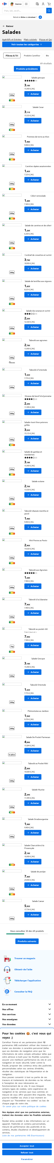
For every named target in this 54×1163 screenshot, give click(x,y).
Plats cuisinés (30, 39)
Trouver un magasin (24, 958)
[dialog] (27, 1095)
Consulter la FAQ (23, 991)
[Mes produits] (37, 4)
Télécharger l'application (27, 980)
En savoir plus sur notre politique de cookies (24, 1106)
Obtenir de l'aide (23, 969)
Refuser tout (27, 1152)
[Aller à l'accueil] (4, 4)
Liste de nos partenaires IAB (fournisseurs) (23, 1135)
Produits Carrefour (32, 55)
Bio (47, 55)
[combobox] (27, 10)
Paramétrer (27, 1159)
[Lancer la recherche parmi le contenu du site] (49, 10)
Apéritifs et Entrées (12, 39)
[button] (26, 4)
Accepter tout (27, 1146)
